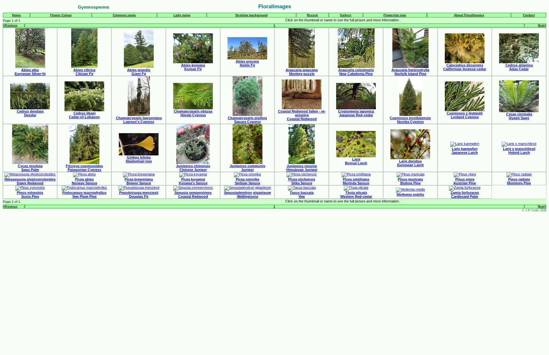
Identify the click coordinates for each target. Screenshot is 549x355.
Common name (124, 15)
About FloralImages (469, 15)
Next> (542, 25)
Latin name (182, 15)
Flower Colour (61, 15)
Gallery (345, 15)
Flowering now (394, 15)
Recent (312, 15)
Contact (529, 15)
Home (16, 15)
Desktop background (251, 15)
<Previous (10, 25)
